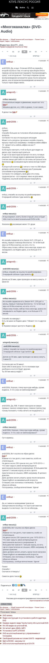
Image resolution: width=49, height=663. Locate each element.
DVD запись (8, 615)
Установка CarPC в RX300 (14, 631)
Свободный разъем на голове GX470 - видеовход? (24, 638)
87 (19, 52)
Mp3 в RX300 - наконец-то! (14, 641)
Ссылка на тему (21, 47)
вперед (37, 56)
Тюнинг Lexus (39, 39)
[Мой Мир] (21, 584)
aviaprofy (11, 92)
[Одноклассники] (19, 584)
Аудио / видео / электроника (9, 41)
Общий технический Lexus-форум (22, 39)
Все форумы (4, 39)
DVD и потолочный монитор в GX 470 (18, 643)
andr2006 (11, 121)
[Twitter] (16, 584)
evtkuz (9, 62)
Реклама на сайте (41, 19)
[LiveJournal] (24, 584)
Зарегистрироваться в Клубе (39, 601)
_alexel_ (21, 45)
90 (36, 52)
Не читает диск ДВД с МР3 (14, 628)
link (4, 105)
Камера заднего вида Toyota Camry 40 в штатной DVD (25, 623)
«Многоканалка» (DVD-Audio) (21, 29)
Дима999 (14, 45)
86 (13, 52)
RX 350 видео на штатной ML (15, 626)
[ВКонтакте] (13, 584)
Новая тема (6, 604)
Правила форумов (7, 47)
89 (30, 52)
